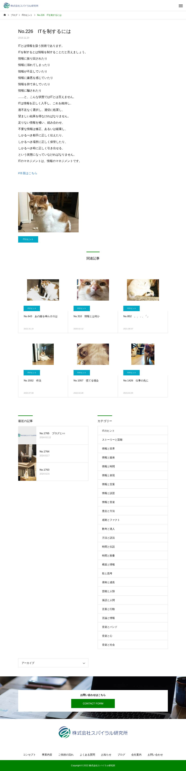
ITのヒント (28, 239)
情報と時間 (108, 466)
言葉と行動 (108, 609)
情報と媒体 (108, 457)
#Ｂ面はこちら (27, 173)
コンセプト (29, 754)
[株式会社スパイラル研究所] (21, 6)
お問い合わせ (155, 754)
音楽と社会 (108, 644)
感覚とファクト (111, 519)
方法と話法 (108, 537)
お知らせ (106, 754)
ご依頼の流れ (66, 754)
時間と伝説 (108, 546)
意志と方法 (108, 511)
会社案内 (136, 754)
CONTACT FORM (93, 703)
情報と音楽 (108, 502)
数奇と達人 (108, 528)
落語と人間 (108, 600)
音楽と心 (107, 635)
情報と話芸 (108, 493)
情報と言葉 (108, 484)
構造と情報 (108, 564)
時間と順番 (108, 555)
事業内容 (47, 754)
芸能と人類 (108, 591)
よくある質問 (87, 754)
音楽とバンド (109, 626)
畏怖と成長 (108, 582)
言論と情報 (108, 618)
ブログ (121, 754)
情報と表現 (108, 475)
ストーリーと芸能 (112, 439)
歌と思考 (107, 573)
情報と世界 (108, 448)
